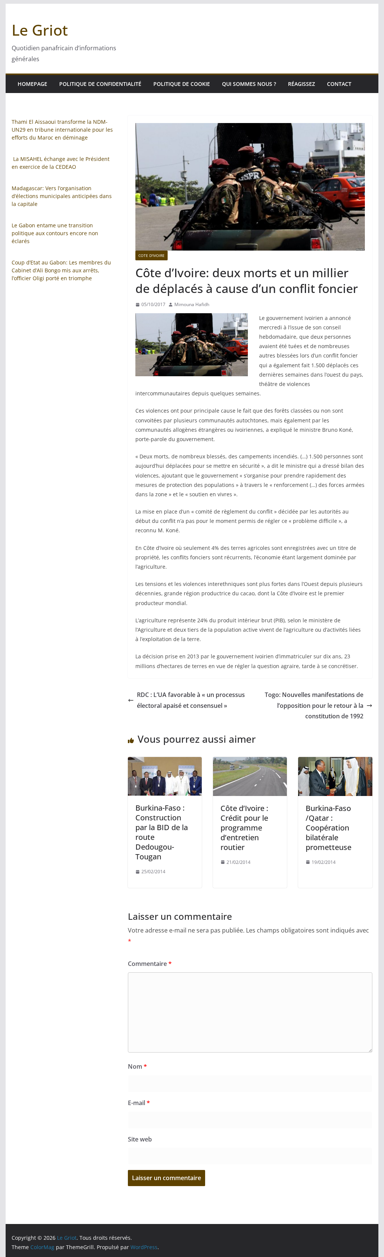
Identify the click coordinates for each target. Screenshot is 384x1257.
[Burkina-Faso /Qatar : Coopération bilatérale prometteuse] (335, 762)
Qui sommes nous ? (249, 83)
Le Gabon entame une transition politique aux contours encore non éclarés (55, 233)
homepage (32, 83)
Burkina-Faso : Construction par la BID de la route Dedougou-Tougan (161, 832)
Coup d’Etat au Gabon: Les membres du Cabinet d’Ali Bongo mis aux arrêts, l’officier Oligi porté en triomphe (61, 270)
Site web (140, 1139)
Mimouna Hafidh (191, 304)
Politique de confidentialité (100, 83)
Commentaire (150, 964)
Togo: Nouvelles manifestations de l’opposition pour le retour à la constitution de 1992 (314, 706)
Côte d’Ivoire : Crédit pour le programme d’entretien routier (244, 827)
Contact (339, 83)
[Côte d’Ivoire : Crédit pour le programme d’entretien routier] (250, 762)
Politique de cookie (181, 83)
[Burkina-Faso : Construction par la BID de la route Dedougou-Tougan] (165, 762)
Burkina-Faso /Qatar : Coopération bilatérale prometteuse (328, 827)
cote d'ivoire (151, 255)
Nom (137, 1066)
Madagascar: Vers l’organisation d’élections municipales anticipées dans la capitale (62, 196)
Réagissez (301, 83)
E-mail (139, 1103)
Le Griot (40, 30)
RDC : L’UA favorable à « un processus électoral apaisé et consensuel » (191, 700)
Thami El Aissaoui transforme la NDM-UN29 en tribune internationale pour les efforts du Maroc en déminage (62, 129)
